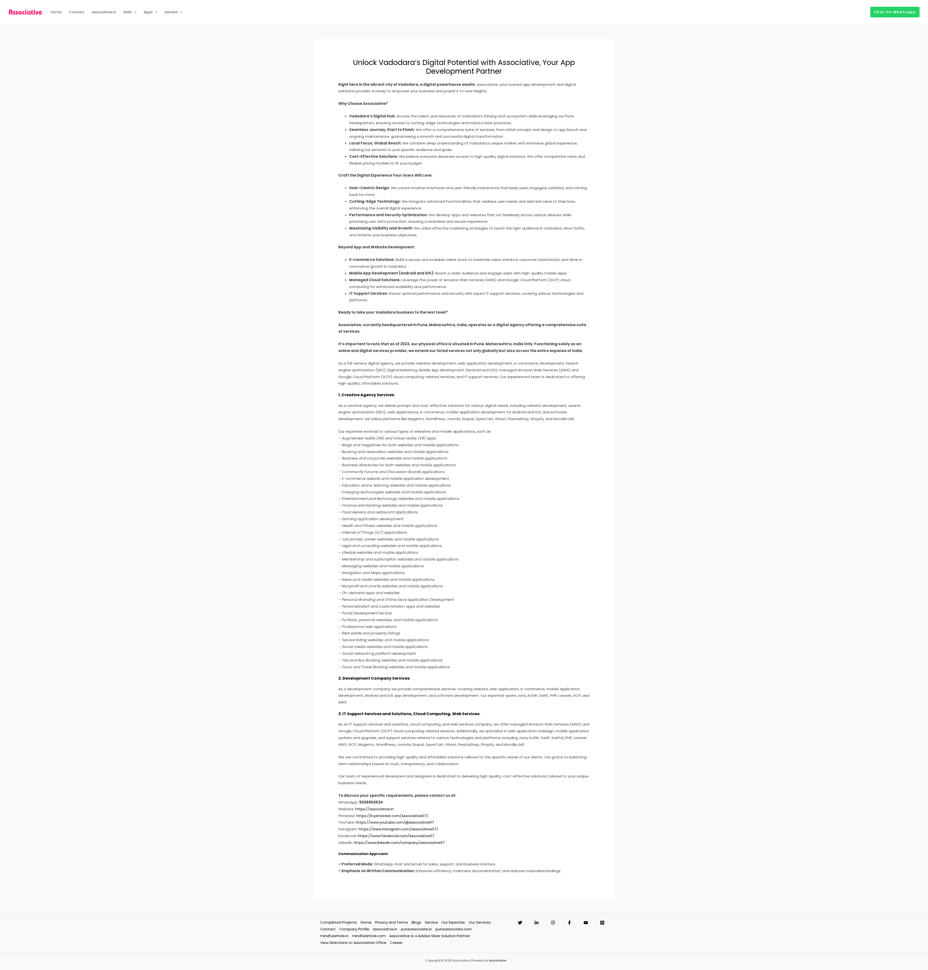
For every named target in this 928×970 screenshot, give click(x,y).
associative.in (104, 11)
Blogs (416, 922)
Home (56, 11)
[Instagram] (553, 922)
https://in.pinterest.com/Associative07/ (392, 815)
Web (127, 11)
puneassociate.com (453, 929)
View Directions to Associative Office (353, 942)
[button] (134, 12)
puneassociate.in (416, 929)
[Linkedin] (536, 922)
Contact (76, 11)
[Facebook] (569, 922)
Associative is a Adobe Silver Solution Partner (429, 935)
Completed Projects (338, 922)
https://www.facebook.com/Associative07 (396, 835)
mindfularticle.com (369, 935)
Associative (497, 960)
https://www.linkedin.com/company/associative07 (399, 842)
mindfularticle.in (334, 935)
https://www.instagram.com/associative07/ (398, 829)
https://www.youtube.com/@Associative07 (395, 822)
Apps (148, 11)
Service (171, 11)
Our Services (480, 922)
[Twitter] (520, 922)
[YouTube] (586, 922)
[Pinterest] (602, 922)
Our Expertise (453, 922)
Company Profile (354, 929)
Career (396, 942)
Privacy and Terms (391, 922)
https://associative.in (374, 809)
